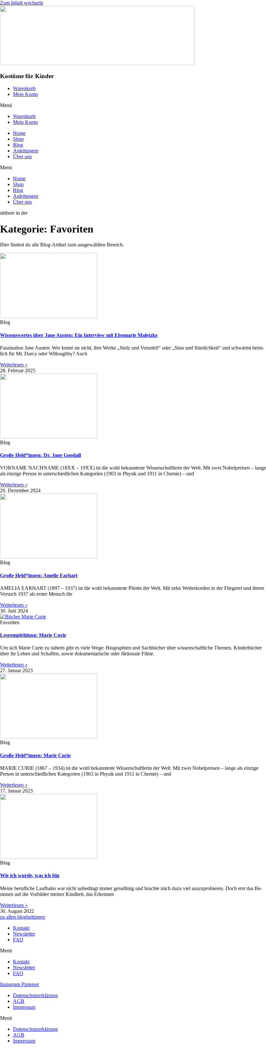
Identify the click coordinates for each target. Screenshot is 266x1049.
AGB (18, 1001)
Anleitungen (25, 150)
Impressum (24, 1007)
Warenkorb (24, 88)
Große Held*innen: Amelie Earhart (39, 575)
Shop (18, 139)
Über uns (22, 156)
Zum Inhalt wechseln (21, 3)
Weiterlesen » (14, 364)
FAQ (18, 939)
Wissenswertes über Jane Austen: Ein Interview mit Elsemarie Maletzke (79, 335)
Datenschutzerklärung (35, 995)
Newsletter (24, 933)
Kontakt (21, 928)
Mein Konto (25, 94)
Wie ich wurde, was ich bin (29, 875)
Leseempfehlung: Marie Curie (33, 635)
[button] (133, 105)
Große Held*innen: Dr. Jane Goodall (40, 455)
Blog (18, 145)
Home (19, 133)
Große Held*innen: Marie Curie (35, 755)
